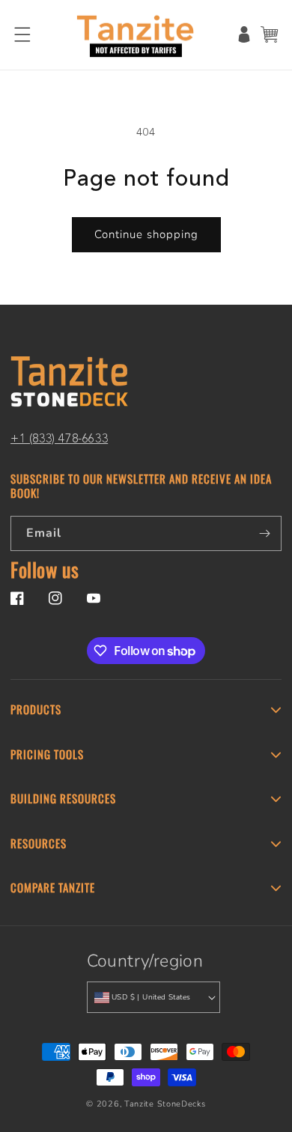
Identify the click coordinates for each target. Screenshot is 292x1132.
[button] (22, 34)
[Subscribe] (264, 533)
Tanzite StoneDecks (165, 1104)
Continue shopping (146, 234)
